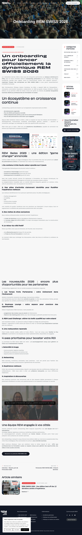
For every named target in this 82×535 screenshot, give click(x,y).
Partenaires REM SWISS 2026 (70, 70)
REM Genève (33, 515)
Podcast (66, 74)
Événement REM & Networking (68, 61)
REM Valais (32, 519)
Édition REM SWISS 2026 (28, 483)
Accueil (19, 3)
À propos (25, 3)
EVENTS (39, 3)
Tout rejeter (16, 529)
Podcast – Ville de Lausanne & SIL (74, 95)
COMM (45, 3)
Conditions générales (48, 515)
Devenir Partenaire (72, 519)
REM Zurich (33, 521)
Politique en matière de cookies (51, 519)
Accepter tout (25, 529)
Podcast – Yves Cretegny (73, 113)
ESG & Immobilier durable (68, 56)
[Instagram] (72, 515)
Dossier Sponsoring (73, 130)
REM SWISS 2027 (22, 515)
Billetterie (71, 166)
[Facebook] (67, 515)
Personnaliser (8, 529)
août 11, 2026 (74, 101)
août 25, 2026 (74, 93)
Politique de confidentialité (50, 517)
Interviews (67, 65)
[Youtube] (75, 515)
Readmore (24, 491)
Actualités (53, 3)
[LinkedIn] (69, 515)
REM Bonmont (33, 517)
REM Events (67, 77)
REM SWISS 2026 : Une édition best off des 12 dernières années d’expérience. (39, 487)
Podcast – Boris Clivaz (74, 104)
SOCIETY (33, 3)
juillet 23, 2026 (73, 110)
